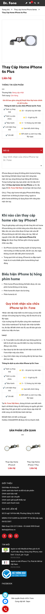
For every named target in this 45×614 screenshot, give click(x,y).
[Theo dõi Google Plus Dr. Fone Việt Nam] (10, 536)
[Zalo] (5, 595)
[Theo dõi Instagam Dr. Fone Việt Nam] (16, 536)
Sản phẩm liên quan (22, 430)
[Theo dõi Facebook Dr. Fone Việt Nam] (4, 536)
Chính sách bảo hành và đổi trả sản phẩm (18, 490)
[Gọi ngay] (5, 609)
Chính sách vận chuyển (11, 497)
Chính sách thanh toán (11, 503)
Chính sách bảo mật (9, 494)
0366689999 (13, 420)
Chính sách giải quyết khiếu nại (14, 500)
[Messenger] (5, 601)
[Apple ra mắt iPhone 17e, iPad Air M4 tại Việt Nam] (5, 562)
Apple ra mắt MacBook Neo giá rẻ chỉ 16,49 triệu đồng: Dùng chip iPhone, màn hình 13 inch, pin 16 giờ (26, 552)
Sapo (28, 601)
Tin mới (6, 544)
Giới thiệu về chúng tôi (10, 487)
